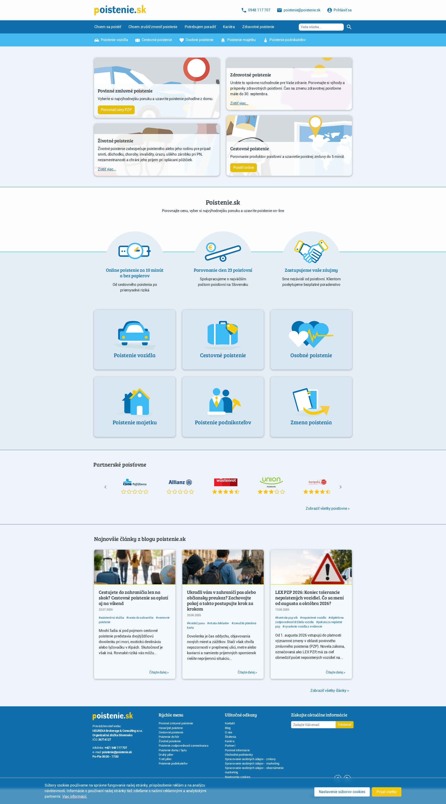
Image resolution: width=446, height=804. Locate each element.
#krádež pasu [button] (196, 623)
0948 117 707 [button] (258, 10)
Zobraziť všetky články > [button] (329, 690)
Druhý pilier (166, 754)
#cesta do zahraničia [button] (139, 617)
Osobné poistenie (199, 40)
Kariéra (229, 27)
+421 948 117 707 (116, 747)
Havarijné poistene (171, 728)
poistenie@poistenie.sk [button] (301, 10)
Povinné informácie (237, 750)
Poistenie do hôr (169, 737)
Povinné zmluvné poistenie (176, 723)
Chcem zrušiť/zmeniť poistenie (152, 27)
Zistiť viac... (107, 169)
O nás (228, 732)
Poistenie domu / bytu (173, 750)
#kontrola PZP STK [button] (286, 617)
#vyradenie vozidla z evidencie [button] (302, 626)
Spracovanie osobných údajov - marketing (252, 763)
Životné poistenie (170, 741)
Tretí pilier (165, 759)
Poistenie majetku (241, 40)
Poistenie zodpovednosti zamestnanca (183, 745)
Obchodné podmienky (239, 754)
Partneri (230, 745)
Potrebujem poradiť (200, 27)
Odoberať (344, 724)
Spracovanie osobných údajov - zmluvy (250, 759)
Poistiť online (243, 167)
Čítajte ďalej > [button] (159, 672)
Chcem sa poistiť (107, 27)
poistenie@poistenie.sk (117, 752)
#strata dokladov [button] (218, 623)
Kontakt (230, 723)
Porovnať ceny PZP (116, 110)
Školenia (230, 737)
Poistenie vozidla (114, 40)
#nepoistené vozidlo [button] (313, 617)
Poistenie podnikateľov (287, 40)
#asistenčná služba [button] (111, 617)
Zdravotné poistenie (258, 27)
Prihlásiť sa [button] (342, 10)
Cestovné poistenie (156, 40)
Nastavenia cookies (237, 777)
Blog (227, 728)
